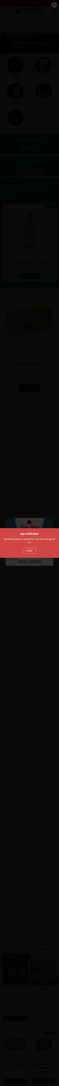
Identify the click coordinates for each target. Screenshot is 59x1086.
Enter (29, 551)
